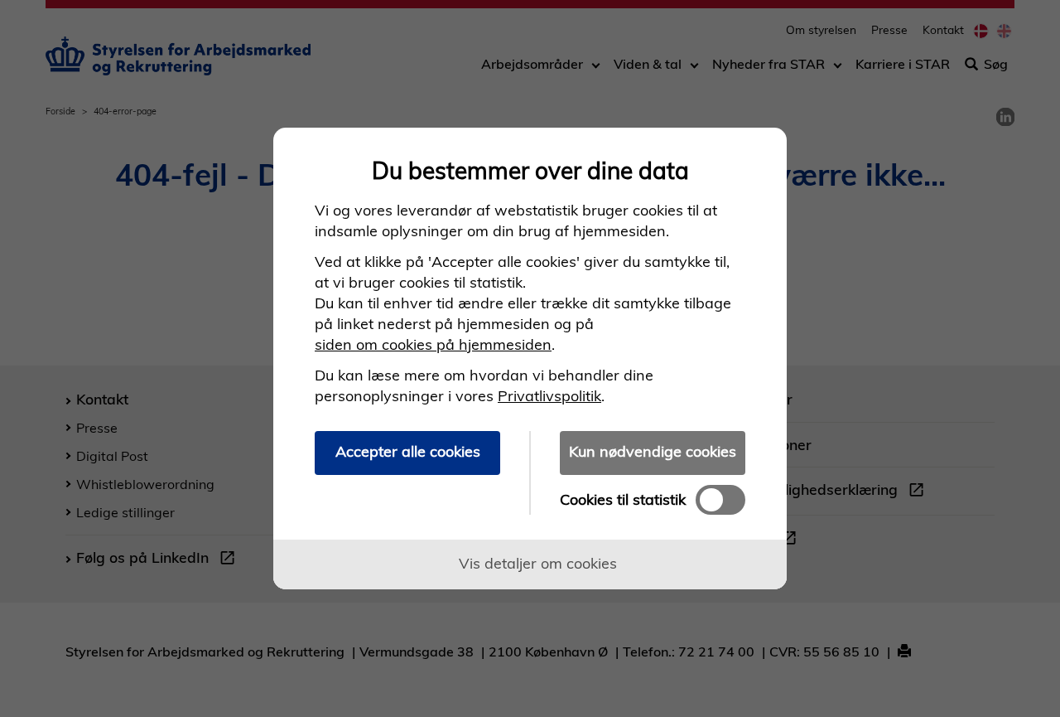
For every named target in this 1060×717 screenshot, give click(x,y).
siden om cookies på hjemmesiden (433, 344)
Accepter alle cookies (407, 451)
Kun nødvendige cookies (652, 451)
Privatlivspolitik (549, 395)
